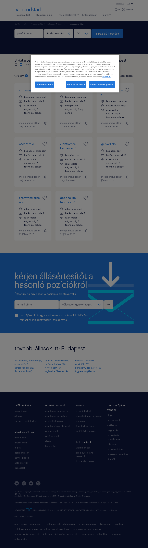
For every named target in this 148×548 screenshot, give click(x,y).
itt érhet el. (106, 76)
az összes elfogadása (101, 84)
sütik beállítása (45, 84)
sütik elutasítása (76, 84)
